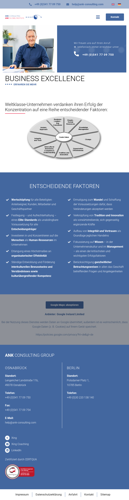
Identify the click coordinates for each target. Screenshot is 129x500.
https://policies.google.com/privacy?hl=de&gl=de (64, 334)
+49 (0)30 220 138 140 (80, 397)
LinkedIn (16, 450)
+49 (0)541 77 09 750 (47, 4)
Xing (14, 437)
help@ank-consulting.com (87, 4)
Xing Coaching (20, 444)
